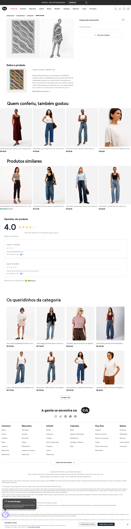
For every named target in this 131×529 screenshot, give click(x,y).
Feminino (23, 9)
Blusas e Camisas (101, 434)
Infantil (41, 9)
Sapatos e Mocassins (77, 434)
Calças (4, 434)
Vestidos (4, 438)
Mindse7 (57, 9)
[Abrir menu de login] (120, 9)
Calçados (66, 9)
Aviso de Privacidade (34, 527)
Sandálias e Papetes (76, 442)
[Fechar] (127, 524)
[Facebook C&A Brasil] (75, 416)
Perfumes (123, 430)
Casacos (4, 446)
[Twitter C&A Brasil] (70, 416)
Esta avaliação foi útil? (13, 254)
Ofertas (13, 9)
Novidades (93, 9)
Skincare (122, 438)
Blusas (4, 430)
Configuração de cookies (87, 524)
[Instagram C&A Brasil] (55, 416)
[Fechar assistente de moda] (34, 501)
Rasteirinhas (74, 438)
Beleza (49, 9)
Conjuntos (49, 434)
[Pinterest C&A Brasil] (65, 416)
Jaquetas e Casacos (28, 450)
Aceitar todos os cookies (106, 524)
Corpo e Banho (124, 442)
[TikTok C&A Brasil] (60, 416)
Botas (72, 430)
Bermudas (25, 438)
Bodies (48, 430)
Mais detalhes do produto (41, 91)
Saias (3, 442)
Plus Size (99, 426)
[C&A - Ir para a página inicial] (4, 9)
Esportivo (76, 9)
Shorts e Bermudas (52, 442)
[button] (115, 9)
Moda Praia (5, 450)
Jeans (84, 9)
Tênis (71, 446)
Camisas (24, 434)
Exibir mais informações (64, 462)
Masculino (32, 9)
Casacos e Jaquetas (101, 438)
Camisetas (25, 430)
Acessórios (123, 446)
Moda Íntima (6, 454)
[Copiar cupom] (86, 2)
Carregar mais (65, 397)
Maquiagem (123, 434)
